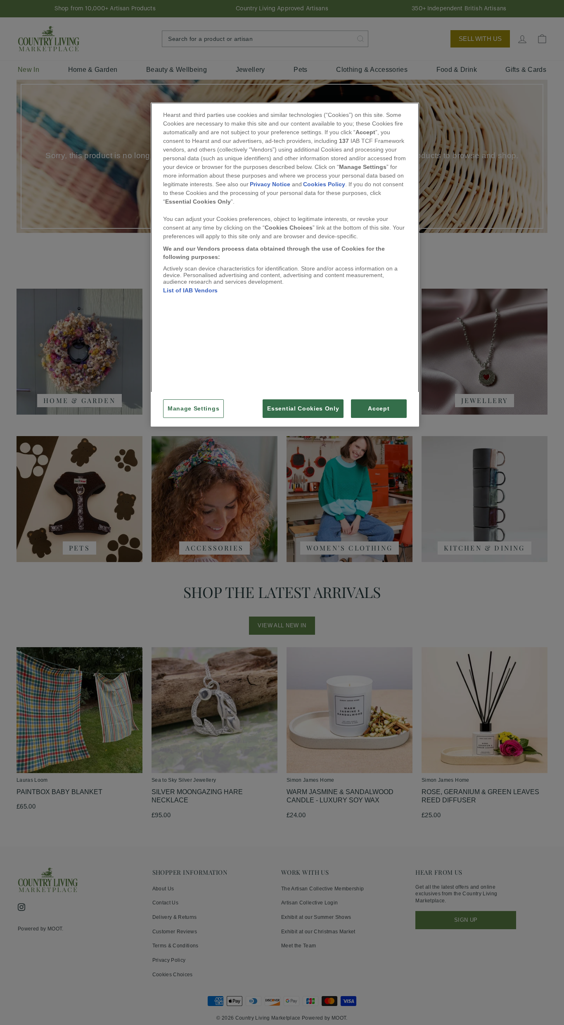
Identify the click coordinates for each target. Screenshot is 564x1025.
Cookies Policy (324, 184)
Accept (378, 409)
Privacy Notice (270, 184)
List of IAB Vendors (190, 290)
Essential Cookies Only (303, 409)
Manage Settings (193, 409)
